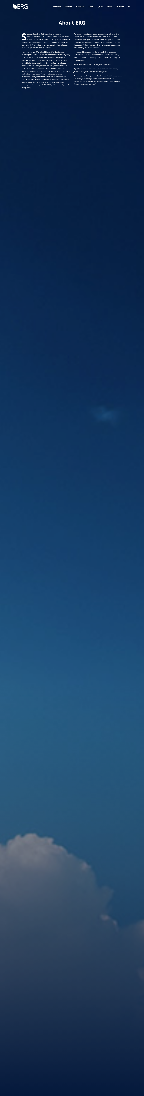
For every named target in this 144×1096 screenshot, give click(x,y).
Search (129, 7)
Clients (68, 6)
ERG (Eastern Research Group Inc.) (20, 7)
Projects (80, 6)
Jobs (100, 6)
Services (57, 6)
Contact (120, 6)
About (91, 6)
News (109, 6)
